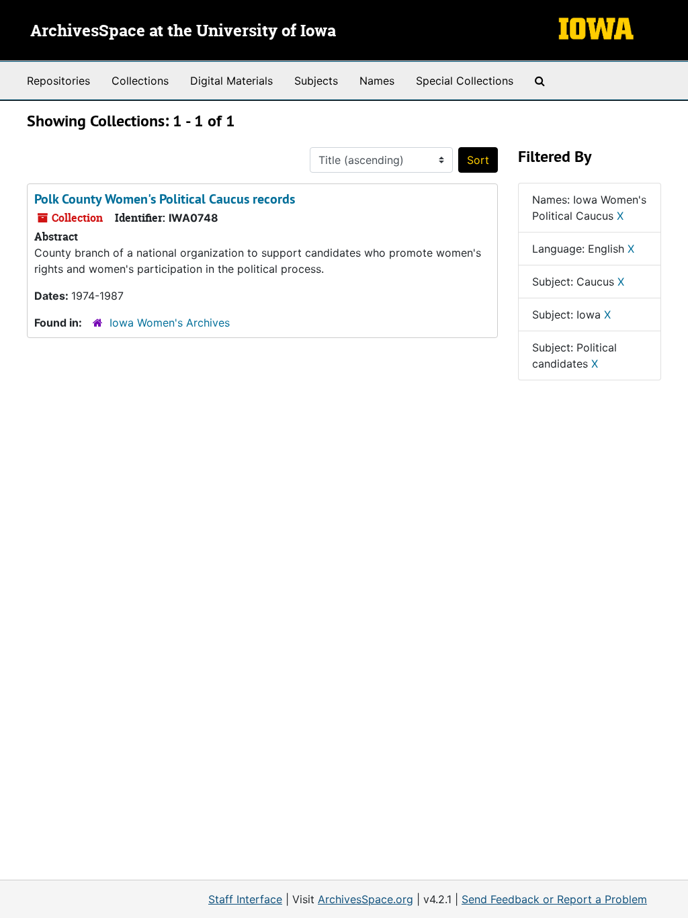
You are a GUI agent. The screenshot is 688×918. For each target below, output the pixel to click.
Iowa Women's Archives (170, 322)
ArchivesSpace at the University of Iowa (183, 32)
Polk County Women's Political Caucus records (164, 199)
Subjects (316, 80)
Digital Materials (231, 80)
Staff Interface (245, 899)
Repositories (58, 80)
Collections (140, 80)
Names (376, 80)
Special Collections (464, 80)
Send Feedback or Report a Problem (554, 899)
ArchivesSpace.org (365, 899)
